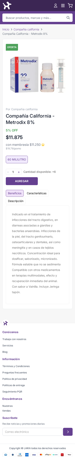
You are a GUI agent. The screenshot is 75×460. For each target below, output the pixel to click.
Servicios (7, 345)
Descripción (15, 201)
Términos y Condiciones (16, 366)
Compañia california (26, 29)
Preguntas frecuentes (14, 372)
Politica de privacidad (14, 378)
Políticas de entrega (13, 385)
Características (36, 193)
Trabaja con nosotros (14, 339)
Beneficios (14, 193)
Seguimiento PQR (12, 391)
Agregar (21, 181)
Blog (4, 351)
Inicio (5, 29)
